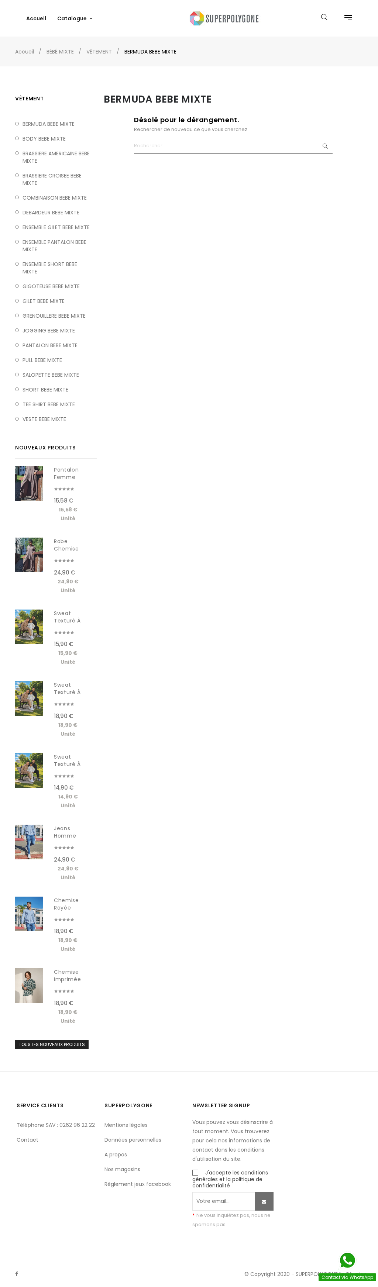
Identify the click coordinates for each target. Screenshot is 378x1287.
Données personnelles (132, 1139)
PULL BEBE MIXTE (42, 360)
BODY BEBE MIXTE (44, 138)
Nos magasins (122, 1169)
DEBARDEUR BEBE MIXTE (51, 212)
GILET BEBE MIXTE (44, 301)
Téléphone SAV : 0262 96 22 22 (56, 1125)
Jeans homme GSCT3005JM (69, 836)
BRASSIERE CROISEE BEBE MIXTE (52, 179)
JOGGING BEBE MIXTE (49, 330)
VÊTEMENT (29, 98)
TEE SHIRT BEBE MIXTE (49, 404)
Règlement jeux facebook (137, 1184)
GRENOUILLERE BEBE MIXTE (54, 316)
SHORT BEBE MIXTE (45, 389)
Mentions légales (126, 1125)
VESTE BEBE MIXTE (44, 419)
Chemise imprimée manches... (68, 979)
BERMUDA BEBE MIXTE (49, 124)
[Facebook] (16, 1274)
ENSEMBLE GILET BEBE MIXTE (56, 227)
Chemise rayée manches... (68, 908)
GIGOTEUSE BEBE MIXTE (51, 286)
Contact (27, 1139)
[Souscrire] (264, 1201)
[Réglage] (344, 18)
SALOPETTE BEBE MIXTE (51, 375)
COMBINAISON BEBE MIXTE (55, 197)
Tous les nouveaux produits (52, 1044)
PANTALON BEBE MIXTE (50, 345)
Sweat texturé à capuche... (69, 621)
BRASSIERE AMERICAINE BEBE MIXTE (56, 157)
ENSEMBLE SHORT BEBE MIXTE (50, 267)
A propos (115, 1154)
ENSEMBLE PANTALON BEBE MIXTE (54, 245)
